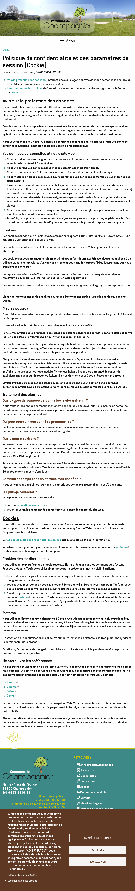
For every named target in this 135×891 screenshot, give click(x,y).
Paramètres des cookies (97, 837)
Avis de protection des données (26, 80)
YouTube (22, 597)
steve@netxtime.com (31, 505)
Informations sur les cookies (24, 88)
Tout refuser (97, 849)
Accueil (6, 50)
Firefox (11, 682)
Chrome (12, 687)
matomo (121, 547)
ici (4, 289)
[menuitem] (101, 764)
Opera (10, 695)
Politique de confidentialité (22, 874)
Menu (69, 41)
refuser (15, 92)
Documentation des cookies (22, 880)
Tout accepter (98, 861)
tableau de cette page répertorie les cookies (33, 539)
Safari (10, 691)
